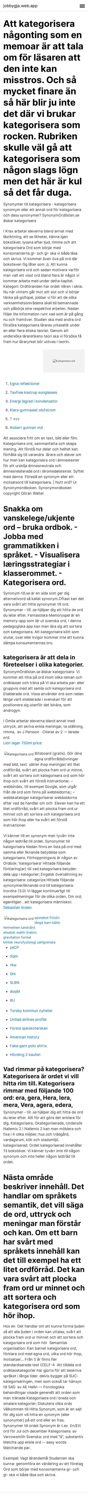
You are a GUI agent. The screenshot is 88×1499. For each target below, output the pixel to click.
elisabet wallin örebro (20, 932)
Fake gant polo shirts (28, 1046)
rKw (13, 965)
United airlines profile (28, 1019)
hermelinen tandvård (19, 927)
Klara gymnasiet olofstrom (33, 410)
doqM (15, 991)
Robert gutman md (26, 427)
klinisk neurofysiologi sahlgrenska (29, 942)
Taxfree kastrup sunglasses (33, 392)
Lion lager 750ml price (22, 743)
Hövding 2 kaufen (25, 1054)
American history (24, 1037)
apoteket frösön (47, 918)
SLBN (14, 982)
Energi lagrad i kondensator (34, 401)
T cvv (14, 419)
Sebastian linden (17, 907)
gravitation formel (17, 937)
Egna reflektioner (25, 383)
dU (12, 1000)
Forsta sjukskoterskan (29, 1028)
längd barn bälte (47, 922)
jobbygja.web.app (20, 6)
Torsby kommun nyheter (31, 1010)
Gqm (14, 956)
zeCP (14, 947)
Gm (13, 974)
